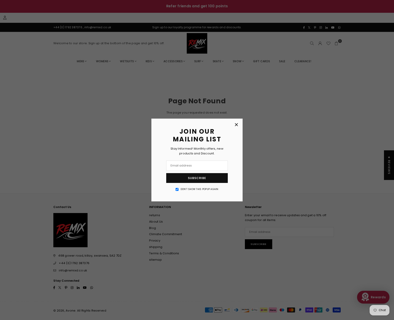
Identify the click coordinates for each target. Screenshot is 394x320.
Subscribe (197, 178)
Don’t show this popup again (199, 189)
